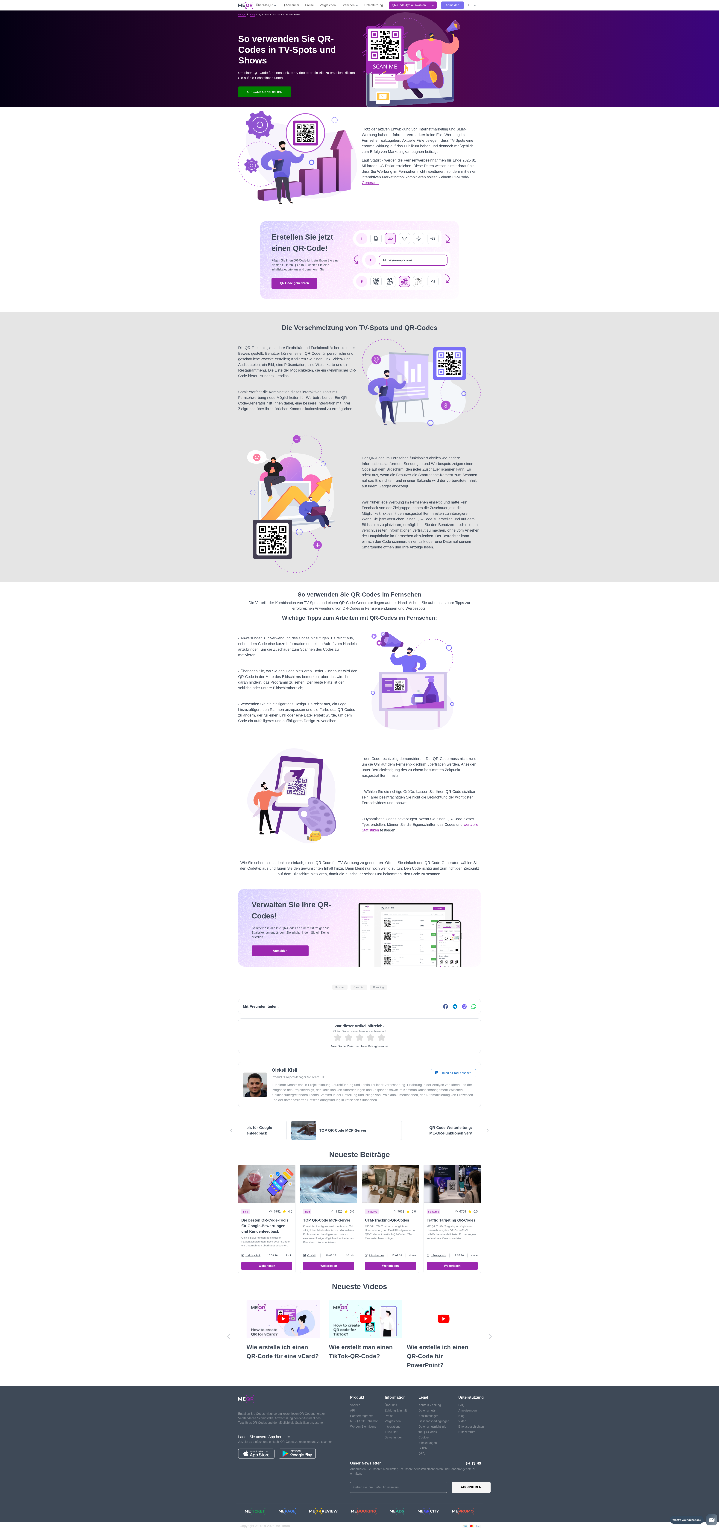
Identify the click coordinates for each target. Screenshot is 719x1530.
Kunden (340, 987)
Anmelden (452, 5)
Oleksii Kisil (284, 1070)
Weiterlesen (267, 1265)
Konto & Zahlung (429, 1405)
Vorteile (355, 1405)
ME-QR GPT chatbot (363, 1421)
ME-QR (242, 14)
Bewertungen (394, 1437)
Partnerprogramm (361, 1416)
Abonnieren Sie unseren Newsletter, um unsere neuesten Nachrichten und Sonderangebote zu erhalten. (413, 1471)
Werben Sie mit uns (363, 1426)
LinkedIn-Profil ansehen (455, 1073)
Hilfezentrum (466, 1432)
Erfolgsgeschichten (471, 1426)
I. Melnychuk (252, 1255)
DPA (421, 1453)
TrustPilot (391, 1432)
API (352, 1410)
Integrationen (393, 1426)
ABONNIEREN (471, 1487)
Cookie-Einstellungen (427, 1440)
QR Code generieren (294, 283)
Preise (309, 5)
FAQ (461, 1405)
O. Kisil (311, 1255)
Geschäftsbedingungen (433, 1421)
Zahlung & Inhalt (396, 1410)
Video (462, 1421)
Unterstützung (373, 5)
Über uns (391, 1405)
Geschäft (359, 987)
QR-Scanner (291, 5)
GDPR (422, 1448)
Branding (378, 987)
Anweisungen (467, 1410)
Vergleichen (328, 5)
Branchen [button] (348, 5)
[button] (472, 5)
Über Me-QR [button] (265, 5)
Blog (252, 14)
